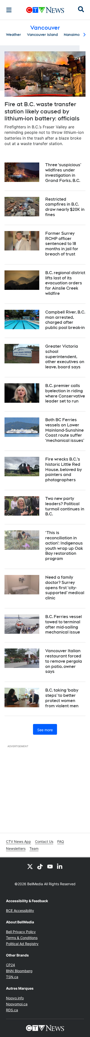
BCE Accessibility (20, 910)
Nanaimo (72, 35)
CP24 (10, 965)
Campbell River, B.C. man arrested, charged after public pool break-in (65, 320)
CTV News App (18, 841)
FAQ (60, 841)
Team (34, 848)
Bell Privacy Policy (21, 932)
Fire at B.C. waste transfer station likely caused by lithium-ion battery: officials (42, 111)
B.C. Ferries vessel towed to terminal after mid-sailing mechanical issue (63, 624)
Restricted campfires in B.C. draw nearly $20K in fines (64, 207)
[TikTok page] (40, 867)
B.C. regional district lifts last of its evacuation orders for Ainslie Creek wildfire (65, 283)
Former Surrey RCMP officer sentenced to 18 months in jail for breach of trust (61, 243)
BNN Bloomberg (19, 971)
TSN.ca (12, 977)
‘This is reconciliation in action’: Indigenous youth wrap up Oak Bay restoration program (64, 545)
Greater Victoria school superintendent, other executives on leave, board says (64, 356)
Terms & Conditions (22, 938)
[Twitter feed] (30, 867)
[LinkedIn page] (60, 867)
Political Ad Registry (22, 944)
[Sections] (9, 10)
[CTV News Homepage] (45, 10)
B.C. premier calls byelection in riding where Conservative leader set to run (65, 393)
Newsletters (16, 848)
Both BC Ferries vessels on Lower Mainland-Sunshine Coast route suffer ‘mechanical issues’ (64, 430)
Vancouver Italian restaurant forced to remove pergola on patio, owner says (63, 661)
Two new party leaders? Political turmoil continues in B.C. (64, 506)
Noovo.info (15, 998)
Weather (13, 35)
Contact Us (44, 841)
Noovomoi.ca (17, 1004)
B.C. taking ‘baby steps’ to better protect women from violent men (61, 698)
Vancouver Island (42, 35)
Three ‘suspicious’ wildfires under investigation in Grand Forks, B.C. (63, 172)
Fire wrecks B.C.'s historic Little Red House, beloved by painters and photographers (63, 469)
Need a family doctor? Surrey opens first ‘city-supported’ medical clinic (64, 587)
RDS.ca (12, 1010)
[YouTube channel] (50, 867)
